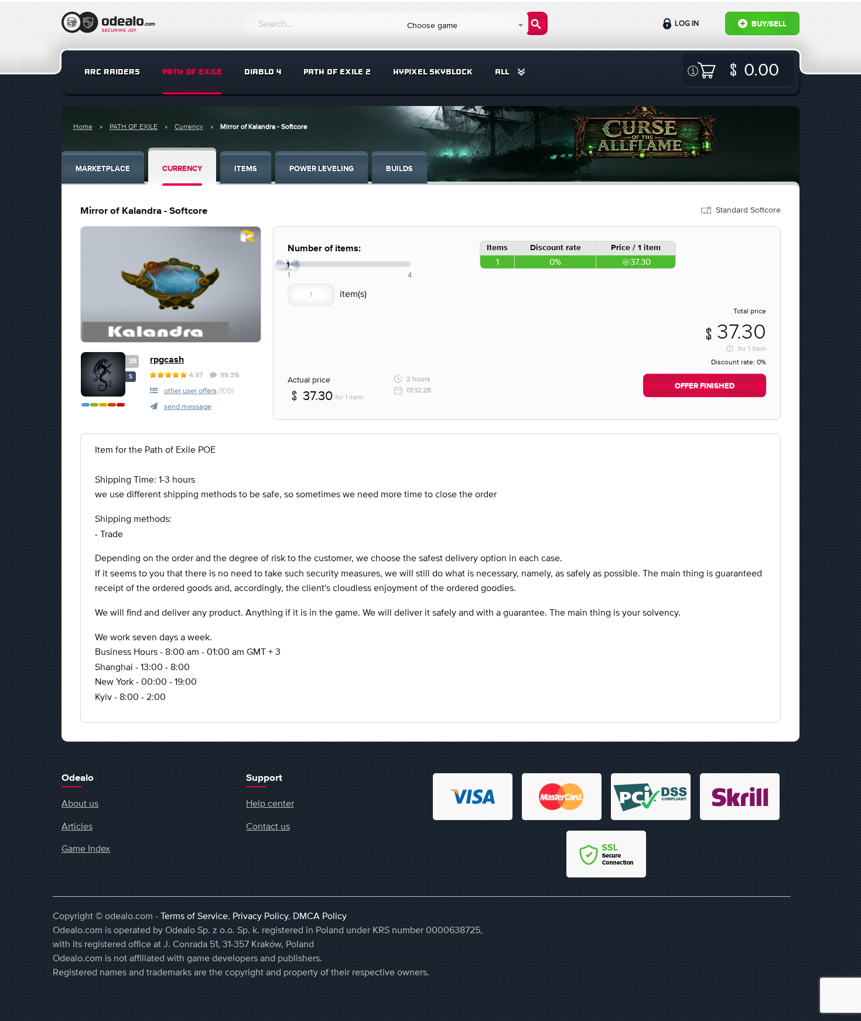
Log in (686, 23)
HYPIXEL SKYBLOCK (433, 71)
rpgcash (167, 360)
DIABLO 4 (262, 71)
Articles (77, 826)
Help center (270, 803)
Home (83, 126)
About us (80, 803)
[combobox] (458, 25)
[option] (171, 284)
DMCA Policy (320, 915)
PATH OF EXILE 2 (337, 71)
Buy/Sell (768, 24)
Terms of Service (194, 915)
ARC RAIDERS (112, 71)
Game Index (86, 848)
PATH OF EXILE (192, 71)
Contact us (268, 826)
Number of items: (324, 248)
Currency (189, 126)
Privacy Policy (260, 915)
